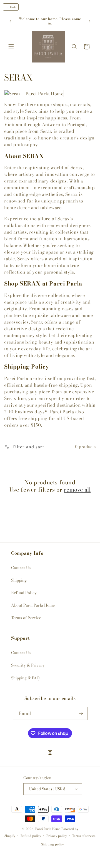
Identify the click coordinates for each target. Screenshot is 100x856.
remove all (77, 489)
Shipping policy (52, 844)
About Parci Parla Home (33, 605)
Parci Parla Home (47, 829)
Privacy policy (56, 836)
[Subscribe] (81, 713)
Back (13, 7)
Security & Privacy (28, 665)
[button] (11, 47)
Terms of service (84, 836)
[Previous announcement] (10, 21)
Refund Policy (24, 593)
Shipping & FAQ (25, 678)
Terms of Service (26, 618)
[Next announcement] (90, 21)
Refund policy (31, 836)
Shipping (19, 580)
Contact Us (21, 568)
